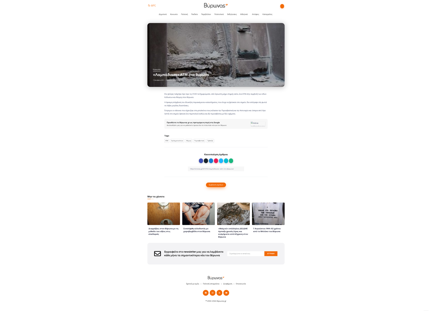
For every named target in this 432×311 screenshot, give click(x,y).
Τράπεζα (210, 141)
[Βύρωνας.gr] (216, 5)
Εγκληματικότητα (177, 141)
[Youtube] (226, 293)
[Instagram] (212, 293)
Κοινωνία (156, 69)
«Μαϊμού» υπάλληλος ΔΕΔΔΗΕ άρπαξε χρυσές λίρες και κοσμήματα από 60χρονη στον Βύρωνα (233, 232)
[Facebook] (206, 293)
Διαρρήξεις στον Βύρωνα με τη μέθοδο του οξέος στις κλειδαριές (163, 231)
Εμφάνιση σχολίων (216, 185)
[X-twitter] (219, 293)
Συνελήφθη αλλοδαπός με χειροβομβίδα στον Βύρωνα (196, 230)
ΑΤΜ (166, 141)
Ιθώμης (188, 141)
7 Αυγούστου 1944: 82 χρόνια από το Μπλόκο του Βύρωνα (267, 230)
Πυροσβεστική (199, 141)
